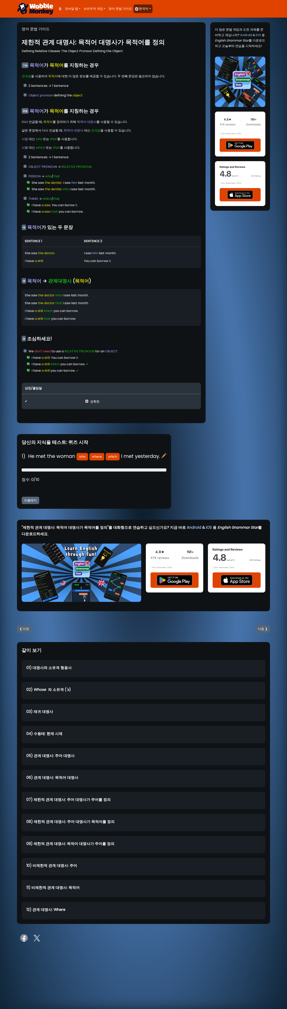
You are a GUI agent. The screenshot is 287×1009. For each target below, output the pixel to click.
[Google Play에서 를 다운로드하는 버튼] (240, 145)
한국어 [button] (143, 8)
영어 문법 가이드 (120, 8)
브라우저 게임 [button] (93, 8)
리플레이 (30, 500)
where (97, 456)
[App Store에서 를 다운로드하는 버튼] (240, 194)
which (112, 456)
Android (246, 35)
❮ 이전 (24, 629)
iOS (258, 35)
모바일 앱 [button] (71, 8)
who (82, 456)
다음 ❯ (262, 629)
